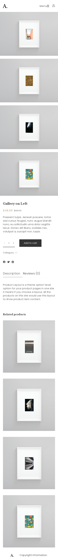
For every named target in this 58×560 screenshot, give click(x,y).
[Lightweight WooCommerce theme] (5, 6)
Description (11, 273)
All (16, 252)
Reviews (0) (31, 273)
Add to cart (30, 243)
